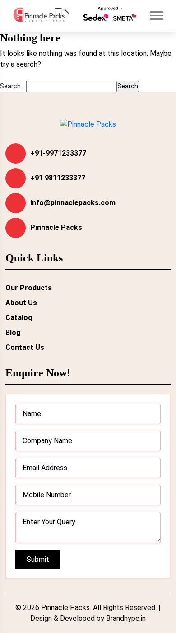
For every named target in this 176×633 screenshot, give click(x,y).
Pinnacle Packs (56, 227)
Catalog (18, 317)
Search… (12, 86)
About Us (21, 302)
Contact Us (24, 347)
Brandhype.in (126, 618)
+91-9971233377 (58, 153)
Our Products (28, 288)
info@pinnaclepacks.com (73, 202)
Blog (13, 332)
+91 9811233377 (57, 178)
